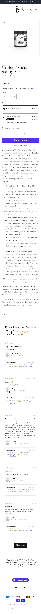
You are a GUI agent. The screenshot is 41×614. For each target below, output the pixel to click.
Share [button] (6, 314)
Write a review (31, 327)
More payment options (20, 145)
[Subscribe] (34, 572)
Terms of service (20, 608)
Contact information (32, 608)
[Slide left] (16, 61)
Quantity (4, 92)
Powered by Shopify (20, 605)
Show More (28, 366)
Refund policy (9, 608)
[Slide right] (25, 61)
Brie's (12, 605)
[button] (4, 10)
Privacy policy (32, 605)
